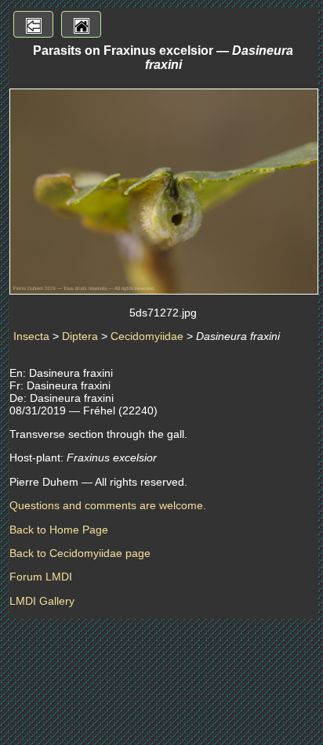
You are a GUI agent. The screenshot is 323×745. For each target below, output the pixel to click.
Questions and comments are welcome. (107, 505)
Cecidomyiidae (147, 336)
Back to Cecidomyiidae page (80, 553)
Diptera (80, 336)
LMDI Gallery (41, 601)
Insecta (31, 336)
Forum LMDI (40, 576)
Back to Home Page (58, 529)
